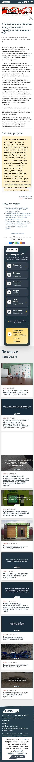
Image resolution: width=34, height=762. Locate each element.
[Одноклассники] (21, 243)
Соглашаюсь (17, 756)
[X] (13, 243)
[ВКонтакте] (10, 243)
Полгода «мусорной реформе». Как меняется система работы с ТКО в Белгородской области (17, 210)
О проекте (5, 718)
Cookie (24, 739)
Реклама (5, 723)
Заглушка (20, 718)
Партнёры (6, 721)
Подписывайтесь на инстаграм (17, 185)
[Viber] (23, 243)
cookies (19, 734)
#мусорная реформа (17, 233)
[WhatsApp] (16, 243)
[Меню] (32, 2)
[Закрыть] (31, 18)
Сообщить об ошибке (20, 715)
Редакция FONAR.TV (25, 197)
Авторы (13, 718)
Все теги (9, 715)
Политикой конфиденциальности (16, 752)
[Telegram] (18, 243)
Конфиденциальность (10, 726)
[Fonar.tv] (5, 2)
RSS (4, 715)
